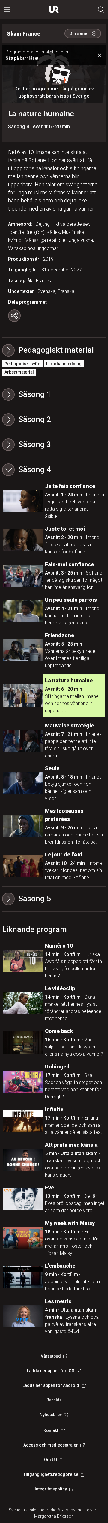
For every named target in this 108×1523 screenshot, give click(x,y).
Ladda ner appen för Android (50, 1385)
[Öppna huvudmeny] (7, 9)
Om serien (79, 33)
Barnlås (54, 1400)
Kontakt (51, 1430)
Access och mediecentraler (50, 1445)
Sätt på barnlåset (22, 58)
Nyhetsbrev (51, 1414)
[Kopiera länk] (14, 315)
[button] (54, 394)
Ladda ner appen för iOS (50, 1370)
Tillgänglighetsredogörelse (50, 1474)
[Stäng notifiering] (99, 55)
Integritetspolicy (51, 1489)
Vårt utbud (51, 1356)
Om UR (50, 1459)
